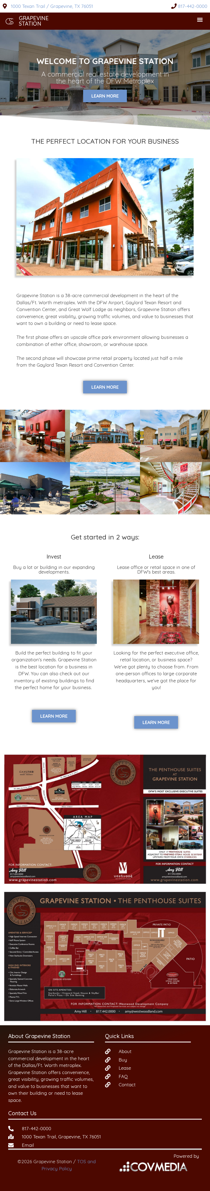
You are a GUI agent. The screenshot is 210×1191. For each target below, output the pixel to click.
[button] (200, 19)
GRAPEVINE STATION (34, 21)
